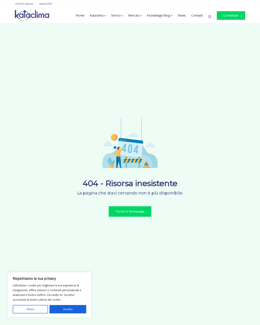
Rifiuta (30, 309)
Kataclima (96, 15)
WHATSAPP (45, 4)
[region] (49, 294)
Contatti (197, 15)
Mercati (133, 15)
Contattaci (230, 15)
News (182, 15)
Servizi (115, 15)
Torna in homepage (130, 211)
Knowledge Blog (158, 15)
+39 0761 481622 (24, 4)
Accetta (68, 309)
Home (80, 15)
